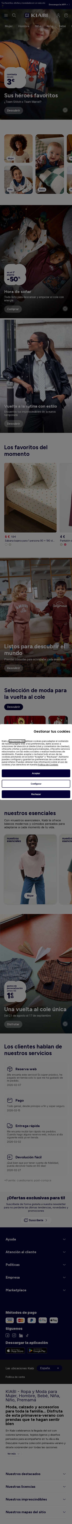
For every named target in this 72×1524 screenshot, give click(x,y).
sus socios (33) (17, 741)
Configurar (36, 784)
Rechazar (36, 794)
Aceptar (36, 773)
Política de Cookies (48, 764)
